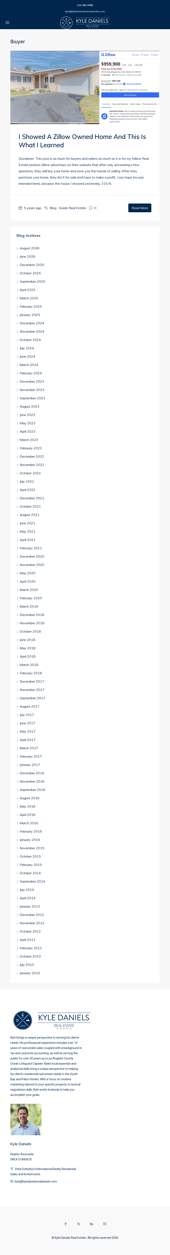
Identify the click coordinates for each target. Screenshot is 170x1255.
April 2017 (27, 740)
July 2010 (27, 965)
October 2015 (30, 856)
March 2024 (29, 365)
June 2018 (27, 640)
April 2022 (27, 490)
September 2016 (32, 790)
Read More (140, 208)
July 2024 (27, 348)
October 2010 (30, 956)
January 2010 (30, 973)
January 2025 (30, 315)
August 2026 (29, 248)
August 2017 (29, 706)
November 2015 (32, 848)
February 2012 (31, 948)
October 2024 (30, 340)
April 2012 (27, 940)
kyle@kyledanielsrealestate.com (85, 11)
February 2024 (31, 373)
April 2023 (27, 431)
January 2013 (30, 906)
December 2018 (32, 615)
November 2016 (32, 781)
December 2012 (32, 915)
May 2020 (27, 573)
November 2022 (32, 465)
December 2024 (32, 323)
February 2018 (31, 673)
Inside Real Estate (72, 208)
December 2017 (32, 681)
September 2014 (32, 881)
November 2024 (32, 331)
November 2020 (32, 565)
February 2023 (31, 448)
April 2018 (27, 656)
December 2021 (32, 498)
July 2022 (27, 481)
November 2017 (32, 690)
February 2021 (31, 548)
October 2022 (30, 473)
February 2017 (31, 756)
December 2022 (32, 456)
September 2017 (32, 698)
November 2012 (32, 923)
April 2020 (27, 581)
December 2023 (32, 381)
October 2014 (30, 873)
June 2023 (27, 415)
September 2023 (32, 398)
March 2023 (29, 440)
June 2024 (27, 356)
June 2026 (27, 256)
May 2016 (27, 806)
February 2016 (31, 831)
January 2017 (30, 765)
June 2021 (27, 523)
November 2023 (32, 390)
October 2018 (30, 631)
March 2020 (29, 590)
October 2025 (30, 273)
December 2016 (32, 773)
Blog (53, 208)
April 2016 (27, 815)
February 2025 (31, 306)
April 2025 (27, 290)
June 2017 (27, 723)
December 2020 (32, 556)
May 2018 (27, 648)
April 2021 (27, 540)
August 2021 (29, 515)
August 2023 (29, 406)
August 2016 (29, 798)
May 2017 (27, 731)
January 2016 (30, 840)
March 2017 (29, 748)
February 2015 (31, 865)
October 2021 (30, 506)
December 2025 (32, 265)
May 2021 (27, 531)
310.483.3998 (85, 5)
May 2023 (27, 423)
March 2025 (29, 298)
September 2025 (32, 281)
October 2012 (30, 931)
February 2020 (31, 598)
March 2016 (29, 823)
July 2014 (27, 890)
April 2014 (27, 898)
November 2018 (32, 623)
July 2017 (27, 715)
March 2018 (29, 665)
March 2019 (29, 606)
